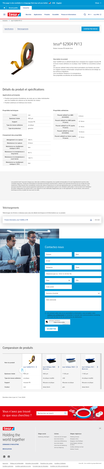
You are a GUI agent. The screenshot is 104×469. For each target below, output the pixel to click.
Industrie (26, 8)
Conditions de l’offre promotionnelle (59, 466)
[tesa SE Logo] (14, 14)
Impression (5, 463)
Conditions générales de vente (23, 466)
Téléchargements (22, 29)
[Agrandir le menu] (4, 14)
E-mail (48, 261)
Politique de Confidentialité (16, 463)
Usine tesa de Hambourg (60, 445)
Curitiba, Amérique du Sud (76, 447)
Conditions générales (8, 466)
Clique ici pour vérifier (59, 322)
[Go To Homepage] (4, 8)
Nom (77, 254)
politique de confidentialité (55, 315)
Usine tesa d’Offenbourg (60, 441)
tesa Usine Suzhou (59, 438)
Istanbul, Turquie (74, 449)
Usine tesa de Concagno (60, 436)
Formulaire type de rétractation (40, 466)
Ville (77, 280)
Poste (77, 267)
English (59, 3)
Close (97, 3)
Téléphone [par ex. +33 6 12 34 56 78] (58, 274)
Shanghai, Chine (74, 438)
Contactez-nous (90, 29)
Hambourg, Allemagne (43, 436)
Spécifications (9, 29)
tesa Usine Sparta (58, 443)
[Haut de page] (100, 428)
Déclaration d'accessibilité (31, 463)
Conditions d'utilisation (60, 463)
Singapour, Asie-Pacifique (76, 441)
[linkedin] (4, 457)
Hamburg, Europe (74, 436)
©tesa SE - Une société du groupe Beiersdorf (89, 463)
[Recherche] (85, 14)
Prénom (48, 254)
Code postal (50, 287)
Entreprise (49, 267)
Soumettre (51, 329)
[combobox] (57, 281)
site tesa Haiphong (59, 447)
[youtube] (8, 457)
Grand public (13, 8)
